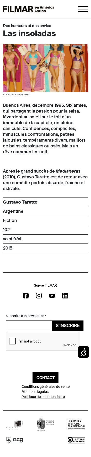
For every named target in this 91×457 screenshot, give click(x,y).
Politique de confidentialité (43, 397)
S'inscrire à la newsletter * (26, 316)
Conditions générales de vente (46, 386)
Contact (45, 377)
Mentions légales (35, 391)
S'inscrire (68, 325)
